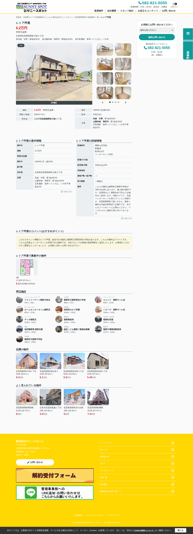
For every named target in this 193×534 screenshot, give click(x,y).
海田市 (106, 121)
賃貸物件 (98, 10)
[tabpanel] (114, 71)
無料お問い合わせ (156, 37)
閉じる (181, 530)
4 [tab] (118, 102)
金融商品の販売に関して (110, 491)
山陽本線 (97, 121)
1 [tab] (110, 102)
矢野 (101, 118)
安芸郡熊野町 (28, 36)
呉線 (95, 118)
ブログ (102, 463)
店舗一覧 (103, 477)
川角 (36, 36)
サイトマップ (114, 515)
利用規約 (78, 515)
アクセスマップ (106, 470)
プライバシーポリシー (95, 515)
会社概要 (111, 10)
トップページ (105, 443)
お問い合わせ (169, 10)
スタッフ (103, 449)
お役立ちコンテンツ (148, 10)
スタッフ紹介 (127, 10)
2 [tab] (112, 102)
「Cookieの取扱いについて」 (143, 530)
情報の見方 (68, 192)
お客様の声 (104, 456)
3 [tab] (115, 102)
